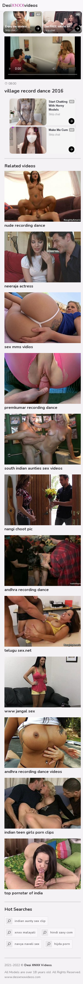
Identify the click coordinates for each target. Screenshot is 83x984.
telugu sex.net (17, 650)
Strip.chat (10, 30)
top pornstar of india (23, 893)
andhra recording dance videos (33, 771)
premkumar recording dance (30, 407)
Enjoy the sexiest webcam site (16, 26)
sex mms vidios (18, 346)
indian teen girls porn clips (29, 832)
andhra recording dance (26, 589)
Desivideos (20, 5)
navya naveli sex (27, 944)
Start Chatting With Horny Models (58, 105)
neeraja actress (18, 286)
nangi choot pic (18, 529)
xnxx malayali (25, 932)
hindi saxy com (61, 932)
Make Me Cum (58, 130)
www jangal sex (19, 711)
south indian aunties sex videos (33, 468)
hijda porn (62, 944)
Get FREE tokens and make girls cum (58, 26)
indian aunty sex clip (30, 921)
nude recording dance (24, 225)
